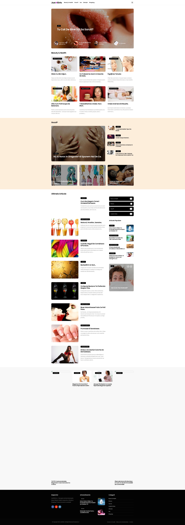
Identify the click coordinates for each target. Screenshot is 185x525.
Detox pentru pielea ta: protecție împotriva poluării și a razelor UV (117, 229)
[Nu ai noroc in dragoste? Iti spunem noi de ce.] (78, 143)
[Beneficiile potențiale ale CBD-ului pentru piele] (130, 238)
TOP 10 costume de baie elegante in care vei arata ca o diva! (60, 482)
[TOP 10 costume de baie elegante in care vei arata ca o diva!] (60, 425)
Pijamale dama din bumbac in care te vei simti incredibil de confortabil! (124, 482)
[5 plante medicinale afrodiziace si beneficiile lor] (130, 246)
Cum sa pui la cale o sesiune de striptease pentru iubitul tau (124, 154)
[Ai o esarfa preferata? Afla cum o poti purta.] (64, 175)
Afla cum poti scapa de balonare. (60, 105)
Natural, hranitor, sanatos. (91, 222)
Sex (81, 2)
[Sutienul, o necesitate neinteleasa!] (121, 175)
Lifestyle (85, 2)
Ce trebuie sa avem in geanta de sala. (91, 75)
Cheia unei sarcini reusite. (118, 104)
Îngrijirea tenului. (114, 74)
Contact (131, 522)
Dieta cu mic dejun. (58, 74)
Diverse (111, 225)
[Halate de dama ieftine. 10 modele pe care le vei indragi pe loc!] (130, 254)
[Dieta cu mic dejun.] (64, 64)
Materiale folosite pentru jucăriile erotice (87, 511)
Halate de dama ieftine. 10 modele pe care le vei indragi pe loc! (116, 257)
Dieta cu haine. (86, 183)
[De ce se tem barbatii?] (121, 277)
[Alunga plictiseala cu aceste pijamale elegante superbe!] (103, 376)
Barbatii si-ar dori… (88, 265)
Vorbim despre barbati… (122, 138)
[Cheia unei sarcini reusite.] (121, 94)
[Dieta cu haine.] (92, 175)
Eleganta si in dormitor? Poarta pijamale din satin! (80, 385)
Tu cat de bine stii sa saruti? (75, 29)
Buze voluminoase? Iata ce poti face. (93, 308)
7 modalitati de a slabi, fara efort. (90, 105)
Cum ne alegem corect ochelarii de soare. (90, 202)
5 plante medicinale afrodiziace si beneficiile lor (117, 248)
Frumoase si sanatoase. (90, 329)
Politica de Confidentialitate (122, 522)
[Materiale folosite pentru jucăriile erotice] (101, 511)
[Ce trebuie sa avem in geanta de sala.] (92, 64)
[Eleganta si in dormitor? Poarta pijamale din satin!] (81, 376)
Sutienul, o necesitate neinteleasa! (117, 182)
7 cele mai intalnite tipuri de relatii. (123, 129)
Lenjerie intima (85, 346)
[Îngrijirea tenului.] (121, 64)
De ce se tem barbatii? (119, 288)
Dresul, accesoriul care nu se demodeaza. (92, 351)
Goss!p (76, 2)
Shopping (91, 2)
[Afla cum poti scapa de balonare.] (64, 94)
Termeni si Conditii (111, 522)
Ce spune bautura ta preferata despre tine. (93, 287)
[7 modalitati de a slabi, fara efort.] (92, 94)
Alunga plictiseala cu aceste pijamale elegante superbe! (103, 385)
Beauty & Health (68, 2)
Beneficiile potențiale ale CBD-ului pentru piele (116, 238)
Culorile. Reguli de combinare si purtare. (92, 245)
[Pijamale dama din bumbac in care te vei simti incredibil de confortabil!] (124, 425)
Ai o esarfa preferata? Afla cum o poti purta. (64, 182)
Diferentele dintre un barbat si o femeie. (124, 145)
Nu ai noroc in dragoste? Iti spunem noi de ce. (77, 156)
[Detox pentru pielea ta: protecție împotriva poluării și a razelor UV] (130, 228)
